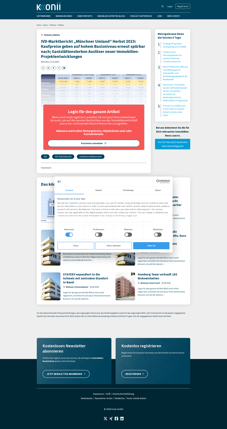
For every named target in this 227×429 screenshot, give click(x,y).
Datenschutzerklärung (123, 394)
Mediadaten (87, 398)
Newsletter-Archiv (103, 398)
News (45, 25)
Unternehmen (43, 16)
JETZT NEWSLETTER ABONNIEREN (65, 373)
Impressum (46, 167)
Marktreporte (85, 16)
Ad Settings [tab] (128, 190)
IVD (45, 156)
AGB (108, 394)
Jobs (159, 16)
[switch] (98, 235)
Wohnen (53, 25)
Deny (75, 246)
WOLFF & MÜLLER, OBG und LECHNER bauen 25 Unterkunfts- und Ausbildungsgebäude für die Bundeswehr (175, 73)
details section (147, 222)
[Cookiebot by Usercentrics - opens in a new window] (158, 181)
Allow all (151, 246)
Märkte (61, 25)
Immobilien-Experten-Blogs (111, 16)
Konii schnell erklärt (136, 398)
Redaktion (120, 398)
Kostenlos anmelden (92, 143)
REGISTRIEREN (133, 373)
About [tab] (158, 190)
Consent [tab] (69, 190)
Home (39, 25)
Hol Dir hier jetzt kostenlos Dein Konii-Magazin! (172, 144)
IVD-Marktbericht (63, 156)
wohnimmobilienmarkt (90, 156)
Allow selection (114, 246)
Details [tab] (99, 190)
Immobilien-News (64, 16)
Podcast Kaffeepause (141, 16)
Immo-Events (173, 16)
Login (169, 6)
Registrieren (183, 6)
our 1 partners (72, 203)
